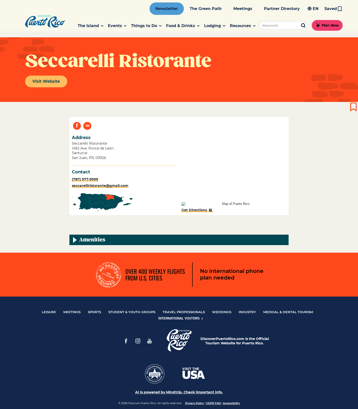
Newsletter (166, 8)
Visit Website (46, 81)
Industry (247, 312)
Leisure (49, 312)
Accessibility (231, 403)
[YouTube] (149, 341)
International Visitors (179, 318)
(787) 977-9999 (85, 179)
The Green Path (206, 8)
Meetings (242, 8)
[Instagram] (137, 341)
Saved (330, 8)
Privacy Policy (194, 403)
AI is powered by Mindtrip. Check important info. (179, 392)
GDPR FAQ (213, 403)
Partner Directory (282, 8)
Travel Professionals (184, 312)
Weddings (221, 312)
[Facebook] (126, 341)
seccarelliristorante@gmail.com (100, 185)
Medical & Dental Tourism (288, 312)
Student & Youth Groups (131, 312)
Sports (94, 312)
